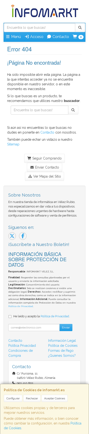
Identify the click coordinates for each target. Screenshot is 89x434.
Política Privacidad (22, 345)
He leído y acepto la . (41, 316)
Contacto (60, 36)
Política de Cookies (63, 345)
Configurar (13, 398)
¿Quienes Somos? (62, 355)
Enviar (66, 327)
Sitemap (13, 144)
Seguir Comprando (46, 158)
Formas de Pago (61, 350)
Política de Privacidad (20, 306)
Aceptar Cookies (54, 398)
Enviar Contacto (46, 167)
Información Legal (62, 340)
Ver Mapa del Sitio (46, 176)
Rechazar (32, 398)
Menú (15, 36)
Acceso (36, 36)
